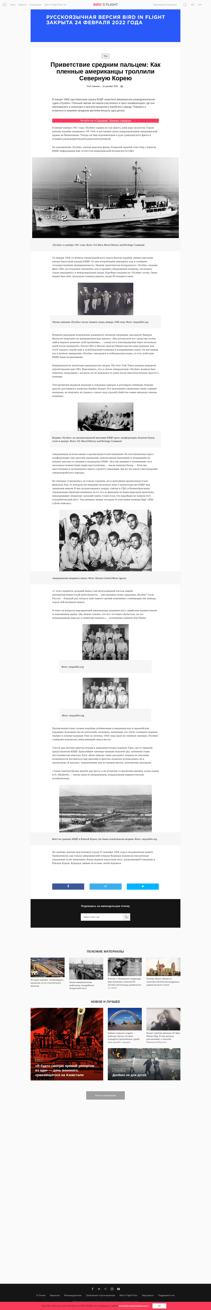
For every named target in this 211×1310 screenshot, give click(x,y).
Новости (22, 4)
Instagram (125, 120)
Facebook (102, 120)
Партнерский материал (165, 4)
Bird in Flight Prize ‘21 (55, 4)
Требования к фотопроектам (100, 1295)
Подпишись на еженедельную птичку (105, 906)
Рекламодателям (72, 1295)
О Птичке (41, 1295)
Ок (159, 1306)
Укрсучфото (148, 1295)
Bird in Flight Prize (128, 1295)
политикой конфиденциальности (133, 1306)
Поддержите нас (166, 1295)
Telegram (114, 120)
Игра (12, 4)
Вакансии (55, 1295)
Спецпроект (36, 4)
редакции (134, 1301)
